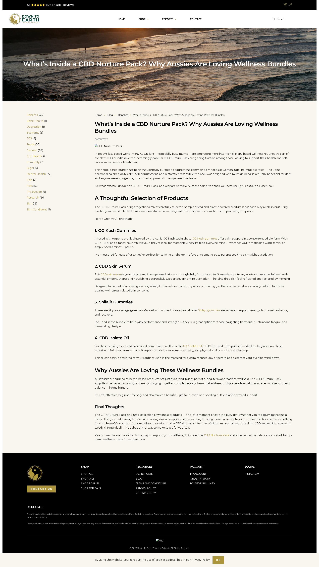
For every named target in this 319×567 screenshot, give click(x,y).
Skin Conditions (37, 209)
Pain (29, 180)
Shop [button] (142, 19)
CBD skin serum (111, 274)
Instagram (252, 473)
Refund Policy (146, 493)
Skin (29, 203)
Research (33, 197)
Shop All (87, 473)
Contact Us (41, 488)
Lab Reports (144, 473)
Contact (195, 19)
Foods (31, 144)
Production (34, 191)
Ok (218, 560)
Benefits (32, 115)
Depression (34, 126)
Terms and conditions (151, 483)
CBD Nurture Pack (216, 435)
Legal (30, 168)
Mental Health (36, 174)
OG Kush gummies (204, 238)
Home (121, 19)
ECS (29, 138)
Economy (33, 132)
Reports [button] (167, 19)
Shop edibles (90, 483)
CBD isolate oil (192, 346)
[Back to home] (24, 19)
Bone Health (35, 120)
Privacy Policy (146, 488)
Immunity (33, 162)
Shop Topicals (91, 488)
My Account (198, 473)
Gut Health (34, 156)
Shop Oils (87, 478)
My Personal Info (202, 483)
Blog (139, 478)
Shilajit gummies (209, 310)
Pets (30, 185)
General (32, 150)
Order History (200, 478)
